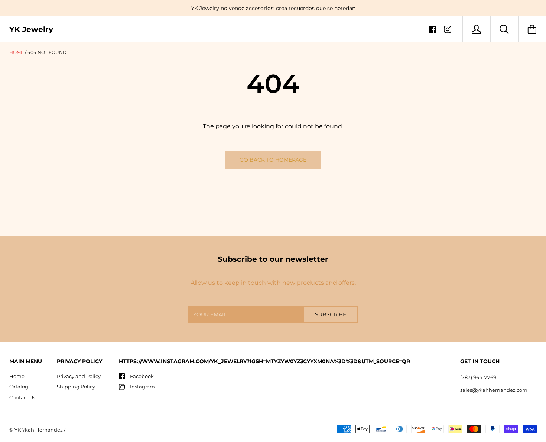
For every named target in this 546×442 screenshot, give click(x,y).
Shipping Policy (76, 387)
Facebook (142, 376)
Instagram (142, 387)
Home (16, 52)
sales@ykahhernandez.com (493, 390)
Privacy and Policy (79, 376)
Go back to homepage (273, 160)
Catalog (18, 387)
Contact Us (22, 397)
